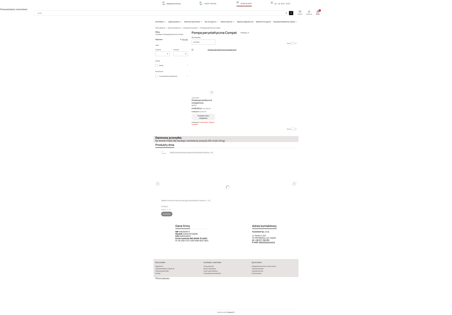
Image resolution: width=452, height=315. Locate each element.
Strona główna (160, 28)
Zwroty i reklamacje (210, 269)
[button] (291, 13)
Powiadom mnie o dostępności (203, 117)
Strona (289, 43)
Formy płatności (209, 266)
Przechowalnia (256, 273)
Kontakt (158, 273)
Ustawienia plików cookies (164, 269)
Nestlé (161, 65)
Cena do (176, 50)
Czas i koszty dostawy (211, 271)
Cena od (158, 50)
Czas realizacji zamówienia (212, 273)
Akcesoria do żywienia (190, 28)
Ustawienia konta (257, 271)
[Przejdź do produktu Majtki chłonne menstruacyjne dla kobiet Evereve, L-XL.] (190, 174)
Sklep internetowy (225, 312)
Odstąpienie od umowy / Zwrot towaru (264, 266)
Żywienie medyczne (174, 28)
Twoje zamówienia (258, 269)
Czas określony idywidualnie (168, 76)
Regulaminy (159, 266)
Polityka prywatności (162, 271)
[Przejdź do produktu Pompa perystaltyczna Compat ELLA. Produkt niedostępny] (221, 72)
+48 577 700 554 (262, 240)
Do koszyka (166, 214)
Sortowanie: (196, 37)
